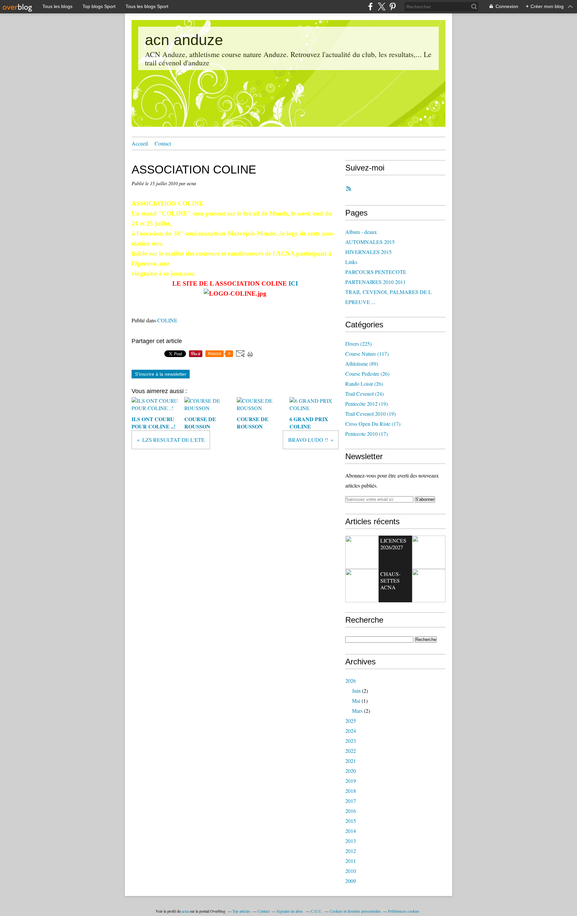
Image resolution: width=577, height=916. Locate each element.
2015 (350, 820)
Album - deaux (361, 231)
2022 (350, 750)
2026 (350, 680)
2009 (350, 880)
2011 (350, 860)
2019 (350, 780)
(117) (367, 353)
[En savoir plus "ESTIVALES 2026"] (362, 552)
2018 (350, 790)
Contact (163, 143)
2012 (350, 850)
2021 (350, 760)
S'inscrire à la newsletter (160, 374)
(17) (372, 423)
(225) (358, 343)
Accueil (140, 143)
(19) (366, 403)
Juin (356, 690)
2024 (350, 730)
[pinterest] (392, 6)
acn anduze (184, 39)
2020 (350, 770)
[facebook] (370, 6)
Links (351, 261)
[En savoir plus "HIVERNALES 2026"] (428, 585)
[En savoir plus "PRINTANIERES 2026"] (362, 585)
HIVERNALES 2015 (368, 251)
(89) (361, 363)
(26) (367, 373)
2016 (350, 810)
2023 (350, 740)
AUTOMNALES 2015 (370, 241)
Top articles (241, 911)
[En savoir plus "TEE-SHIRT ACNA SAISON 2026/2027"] (428, 552)
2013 (350, 840)
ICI (293, 283)
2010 (350, 870)
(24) (364, 393)
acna (185, 911)
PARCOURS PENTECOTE (375, 271)
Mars (357, 710)
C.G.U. (317, 911)
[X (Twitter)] (381, 6)
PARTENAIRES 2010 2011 (375, 281)
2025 (350, 720)
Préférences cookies (403, 911)
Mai (356, 700)
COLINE (167, 320)
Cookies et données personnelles (355, 911)
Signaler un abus (290, 911)
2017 (350, 800)
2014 (350, 830)
